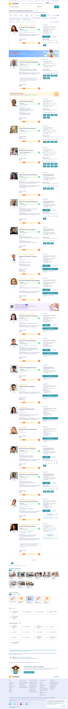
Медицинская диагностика (54, 683)
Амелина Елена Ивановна (26, 101)
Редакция (10, 690)
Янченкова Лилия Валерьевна (27, 27)
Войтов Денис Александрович (27, 229)
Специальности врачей (53, 682)
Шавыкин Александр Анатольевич (28, 201)
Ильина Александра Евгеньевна (27, 367)
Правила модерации (32, 690)
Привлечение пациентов (33, 682)
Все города (51, 689)
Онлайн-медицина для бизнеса (43, 693)
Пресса (10, 689)
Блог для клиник (32, 687)
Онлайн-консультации (39, 3)
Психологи (51, 3)
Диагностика (31, 3)
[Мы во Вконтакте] (56, 677)
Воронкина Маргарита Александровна (29, 280)
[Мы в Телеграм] (54, 677)
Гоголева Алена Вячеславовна (27, 526)
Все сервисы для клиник (33, 686)
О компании (11, 682)
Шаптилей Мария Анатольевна (27, 448)
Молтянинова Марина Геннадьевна (28, 316)
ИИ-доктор (46, 3)
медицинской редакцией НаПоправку (24, 657)
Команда (41, 683)
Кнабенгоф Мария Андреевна (27, 386)
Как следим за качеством (44, 688)
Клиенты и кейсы (32, 689)
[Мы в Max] (58, 677)
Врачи (23, 3)
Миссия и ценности (12, 686)
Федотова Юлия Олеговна (26, 150)
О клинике (41, 682)
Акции (56, 3)
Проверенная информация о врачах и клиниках (23, 683)
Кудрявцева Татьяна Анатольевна (28, 174)
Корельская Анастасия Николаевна (28, 501)
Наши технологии (42, 687)
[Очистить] (35, 7)
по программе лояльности (32, 94)
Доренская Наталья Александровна (28, 474)
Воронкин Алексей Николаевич (27, 340)
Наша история (11, 683)
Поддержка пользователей (23, 687)
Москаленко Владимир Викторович (28, 62)
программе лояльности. (48, 669)
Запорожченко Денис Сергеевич (28, 256)
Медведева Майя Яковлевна (26, 409)
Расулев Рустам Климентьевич (27, 128)
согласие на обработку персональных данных (55, 702)
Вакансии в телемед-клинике (43, 685)
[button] (23, 7)
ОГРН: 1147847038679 (12, 707)
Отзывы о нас (11, 687)
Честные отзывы (21, 684)
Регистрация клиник (32, 683)
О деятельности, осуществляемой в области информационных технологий (20, 702)
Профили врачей (52, 686)
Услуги (27, 3)
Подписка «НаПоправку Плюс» (43, 691)
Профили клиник (52, 687)
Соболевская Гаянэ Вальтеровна (28, 429)
